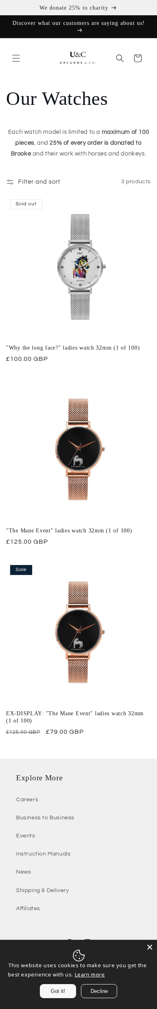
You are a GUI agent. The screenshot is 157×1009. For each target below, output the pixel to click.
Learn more (90, 974)
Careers (27, 799)
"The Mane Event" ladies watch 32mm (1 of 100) (69, 530)
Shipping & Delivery (42, 890)
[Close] (150, 947)
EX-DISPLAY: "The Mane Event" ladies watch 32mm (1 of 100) (75, 717)
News (23, 872)
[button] (16, 58)
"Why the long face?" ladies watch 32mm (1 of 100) (73, 347)
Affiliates (28, 908)
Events (25, 836)
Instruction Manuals (43, 854)
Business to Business (45, 818)
